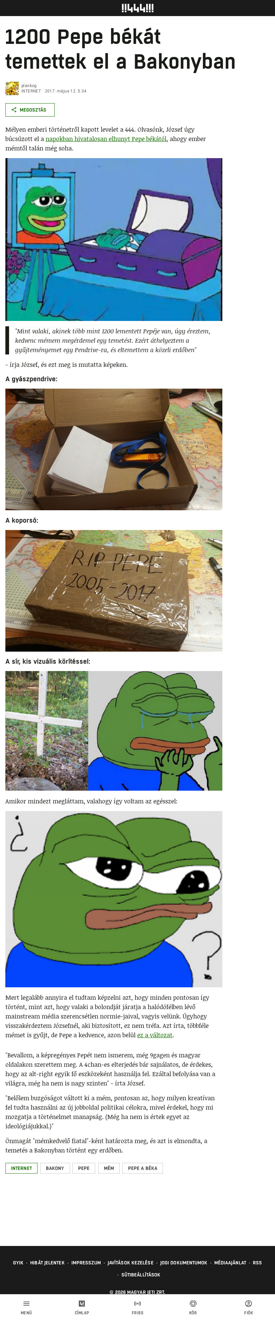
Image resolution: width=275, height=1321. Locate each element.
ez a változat (154, 1035)
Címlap (82, 1313)
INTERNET (31, 91)
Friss (138, 1313)
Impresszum (86, 1262)
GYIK (18, 1262)
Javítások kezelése (131, 1262)
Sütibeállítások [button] (141, 1274)
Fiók (248, 1313)
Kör (193, 1313)
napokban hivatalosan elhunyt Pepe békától (106, 139)
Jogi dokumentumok (184, 1262)
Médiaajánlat (230, 1262)
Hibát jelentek (47, 1262)
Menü (26, 1313)
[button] (21, 1168)
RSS (257, 1262)
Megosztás (33, 110)
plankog (29, 85)
